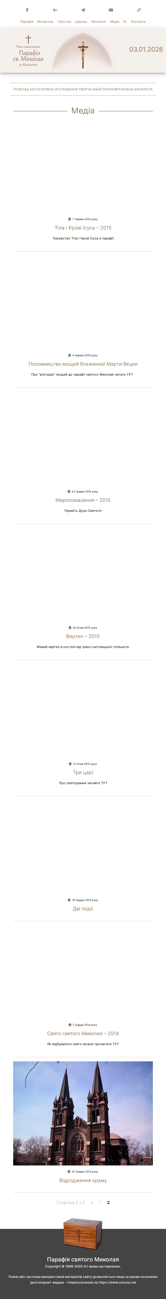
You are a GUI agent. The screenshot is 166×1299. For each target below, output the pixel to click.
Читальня (98, 22)
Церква (81, 22)
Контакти (138, 22)
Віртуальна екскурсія (133, 89)
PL (125, 22)
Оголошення (66, 89)
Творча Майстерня (96, 89)
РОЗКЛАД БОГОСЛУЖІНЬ (34, 89)
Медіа (114, 22)
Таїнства (64, 22)
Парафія (26, 22)
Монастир (45, 22)
